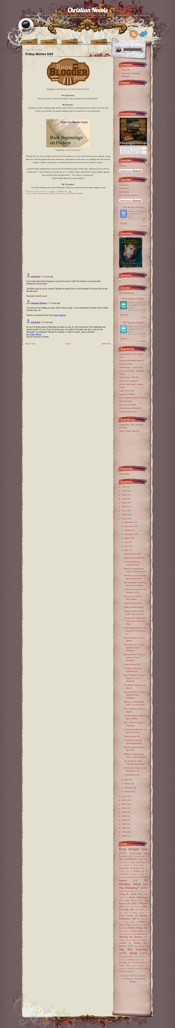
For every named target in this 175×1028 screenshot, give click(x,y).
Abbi (130, 211)
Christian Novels (87, 10)
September (129, 534)
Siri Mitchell (138, 934)
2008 (124, 820)
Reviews (49, 42)
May (126, 550)
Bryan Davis (140, 856)
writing (129, 971)
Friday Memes (76, 193)
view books (143, 226)
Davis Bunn (124, 868)
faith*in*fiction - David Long (130, 367)
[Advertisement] (132, 448)
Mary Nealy (123, 913)
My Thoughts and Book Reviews (133, 398)
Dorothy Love (138, 871)
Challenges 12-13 (74, 42)
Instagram (123, 185)
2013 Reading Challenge (133, 322)
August (127, 538)
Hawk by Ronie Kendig (133, 607)
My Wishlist (124, 192)
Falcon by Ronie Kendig (134, 558)
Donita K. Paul (124, 871)
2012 (124, 804)
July (126, 542)
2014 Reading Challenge (133, 207)
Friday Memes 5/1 (132, 775)
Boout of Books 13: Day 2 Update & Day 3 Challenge (135, 695)
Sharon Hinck (123, 931)
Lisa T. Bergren (140, 903)
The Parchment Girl (127, 412)
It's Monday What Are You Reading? (133, 884)
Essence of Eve (126, 364)
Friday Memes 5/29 (39, 54)
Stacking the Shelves (130, 936)
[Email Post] (69, 191)
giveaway (123, 962)
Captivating (124, 474)
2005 (124, 832)
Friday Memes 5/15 (132, 664)
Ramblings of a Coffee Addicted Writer (72, 89)
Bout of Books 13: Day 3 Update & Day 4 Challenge (134, 678)
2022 (124, 491)
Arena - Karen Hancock (129, 431)
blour (131, 956)
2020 (124, 499)
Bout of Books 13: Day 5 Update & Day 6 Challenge (134, 648)
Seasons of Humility (127, 405)
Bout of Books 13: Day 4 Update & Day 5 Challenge (134, 657)
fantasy (132, 959)
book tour (142, 957)
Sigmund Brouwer (125, 934)
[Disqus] (68, 235)
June (126, 546)
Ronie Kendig (135, 927)
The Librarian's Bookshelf (130, 408)
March (127, 783)
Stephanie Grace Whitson (128, 940)
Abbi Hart (126, 70)
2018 (124, 507)
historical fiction (138, 962)
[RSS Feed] (133, 34)
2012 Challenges (126, 293)
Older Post (106, 344)
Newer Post (30, 344)
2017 (124, 511)
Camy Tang (123, 862)
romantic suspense (134, 968)
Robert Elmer (135, 925)
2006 (124, 828)
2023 (124, 487)
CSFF (141, 859)
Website (122, 166)
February (128, 787)
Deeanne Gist (138, 868)
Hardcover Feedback (128, 381)
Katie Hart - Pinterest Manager (131, 74)
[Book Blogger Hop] (68, 86)
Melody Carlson (126, 916)
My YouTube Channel (128, 195)
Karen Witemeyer (138, 897)
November (129, 526)
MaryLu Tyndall (138, 913)
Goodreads (124, 188)
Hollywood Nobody (133, 877)
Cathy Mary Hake (137, 862)
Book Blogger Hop (59, 193)
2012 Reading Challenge (133, 298)
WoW (133, 953)
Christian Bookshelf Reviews (131, 360)
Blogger (133, 982)
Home (29, 42)
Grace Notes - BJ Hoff (128, 377)
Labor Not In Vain (126, 391)
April (126, 779)
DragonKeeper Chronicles (128, 874)
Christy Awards (139, 865)
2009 (124, 816)
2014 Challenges (103, 42)
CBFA (121, 859)
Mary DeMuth (140, 910)
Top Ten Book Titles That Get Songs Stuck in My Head (135, 621)
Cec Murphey (124, 865)
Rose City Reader (73, 150)
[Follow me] (142, 34)
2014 (124, 796)
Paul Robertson (142, 919)
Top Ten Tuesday (133, 949)
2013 (124, 800)
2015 (124, 518)
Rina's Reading (125, 401)
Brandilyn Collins (126, 856)
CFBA (130, 859)
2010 (124, 812)
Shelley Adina (137, 931)
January (128, 791)
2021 (124, 495)
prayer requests (138, 965)
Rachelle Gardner (128, 922)
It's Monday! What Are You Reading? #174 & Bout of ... (135, 631)
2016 (124, 515)
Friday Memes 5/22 (132, 603)
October (128, 530)
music (121, 965)
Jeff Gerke (141, 891)
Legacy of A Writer (127, 394)
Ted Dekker (139, 946)
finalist (143, 960)
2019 (124, 503)
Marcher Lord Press (131, 907)
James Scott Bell (126, 891)
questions (122, 968)
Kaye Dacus (131, 900)
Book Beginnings (41, 193)
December (129, 522)
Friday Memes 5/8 (132, 736)
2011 (124, 808)
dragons (121, 960)
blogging (122, 957)
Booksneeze (135, 853)
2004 (124, 836)
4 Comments (61, 191)
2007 (124, 824)
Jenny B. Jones (128, 894)
